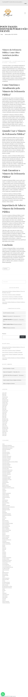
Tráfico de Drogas (5, 594)
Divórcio (4, 532)
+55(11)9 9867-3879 (14, 648)
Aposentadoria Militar (6, 478)
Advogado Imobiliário (6, 464)
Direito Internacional (6, 526)
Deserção (4, 511)
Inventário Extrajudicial (6, 557)
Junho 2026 (4, 392)
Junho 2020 (4, 433)
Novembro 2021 (5, 428)
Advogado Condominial (6, 456)
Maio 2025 (4, 394)
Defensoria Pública (12, 62)
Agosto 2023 (4, 412)
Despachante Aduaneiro (6, 513)
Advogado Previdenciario (7, 471)
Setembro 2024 (5, 403)
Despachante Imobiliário (6, 515)
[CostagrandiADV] (8, 13)
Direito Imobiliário (5, 524)
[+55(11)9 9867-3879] (14, 646)
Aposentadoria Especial (6, 476)
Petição (3, 580)
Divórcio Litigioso (5, 537)
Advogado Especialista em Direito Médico (10, 461)
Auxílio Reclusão (5, 482)
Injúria (3, 550)
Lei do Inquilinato (5, 564)
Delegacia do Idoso (5, 508)
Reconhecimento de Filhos (7, 586)
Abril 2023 (4, 417)
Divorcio (4, 534)
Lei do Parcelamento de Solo (7, 567)
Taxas (3, 591)
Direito (3, 519)
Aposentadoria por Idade (6, 479)
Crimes (3, 498)
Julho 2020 (4, 432)
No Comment (4, 62)
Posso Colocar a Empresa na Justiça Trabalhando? (11, 294)
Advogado (4, 450)
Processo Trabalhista (6, 583)
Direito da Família (5, 521)
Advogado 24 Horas (6, 452)
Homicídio (4, 547)
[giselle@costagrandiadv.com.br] (14, 653)
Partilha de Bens (5, 575)
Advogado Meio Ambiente (7, 467)
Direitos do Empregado (6, 530)
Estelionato (4, 541)
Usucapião (4, 598)
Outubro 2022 (4, 421)
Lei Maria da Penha (6, 568)
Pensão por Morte (5, 579)
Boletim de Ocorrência (6, 486)
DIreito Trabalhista (5, 528)
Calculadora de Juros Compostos (8, 487)
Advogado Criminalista (6, 457)
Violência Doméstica (6, 602)
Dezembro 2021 (5, 427)
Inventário (4, 553)
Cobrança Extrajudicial (6, 493)
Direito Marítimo (5, 527)
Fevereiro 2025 (5, 397)
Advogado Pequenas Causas (7, 469)
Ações (3, 443)
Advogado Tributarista (6, 474)
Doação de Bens (5, 538)
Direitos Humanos (5, 531)
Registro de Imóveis (18, 324)
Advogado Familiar (5, 463)
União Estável (4, 595)
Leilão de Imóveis (5, 569)
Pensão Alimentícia (5, 578)
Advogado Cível (5, 454)
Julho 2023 (4, 413)
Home (2, 34)
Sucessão (4, 590)
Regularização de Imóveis (7, 587)
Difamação (4, 517)
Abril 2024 (4, 409)
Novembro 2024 (5, 401)
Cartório (3, 489)
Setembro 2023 (5, 410)
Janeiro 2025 (4, 398)
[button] (3, 694)
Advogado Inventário (6, 465)
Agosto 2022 (4, 423)
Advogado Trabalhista (6, 472)
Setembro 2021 (5, 431)
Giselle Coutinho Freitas (18, 61)
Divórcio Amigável (5, 535)
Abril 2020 (4, 435)
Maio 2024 (4, 407)
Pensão (3, 576)
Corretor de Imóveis (6, 497)
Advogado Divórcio (6, 460)
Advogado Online (5, 468)
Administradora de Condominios (8, 446)
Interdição (4, 552)
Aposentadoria (5, 475)
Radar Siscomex (5, 584)
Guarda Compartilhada (6, 543)
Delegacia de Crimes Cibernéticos (8, 506)
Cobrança (4, 491)
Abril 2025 (4, 395)
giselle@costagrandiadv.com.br (14, 655)
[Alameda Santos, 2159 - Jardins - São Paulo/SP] (14, 638)
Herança (3, 545)
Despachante (4, 512)
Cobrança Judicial (5, 494)
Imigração (4, 549)
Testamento (4, 593)
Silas (4, 312)
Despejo (3, 516)
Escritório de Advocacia (6, 539)
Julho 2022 (4, 424)
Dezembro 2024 (5, 399)
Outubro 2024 (4, 402)
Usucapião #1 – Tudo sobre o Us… (14, 316)
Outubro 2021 (4, 429)
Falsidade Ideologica (6, 542)
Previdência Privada (6, 582)
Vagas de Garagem (5, 601)
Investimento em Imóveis (7, 560)
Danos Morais (4, 501)
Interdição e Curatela (10, 312)
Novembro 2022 (5, 420)
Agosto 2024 (4, 405)
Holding (3, 546)
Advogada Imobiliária (6, 449)
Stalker (3, 589)
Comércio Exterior (5, 495)
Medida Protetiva (5, 572)
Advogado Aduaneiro (6, 453)
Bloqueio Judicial (5, 485)
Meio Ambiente (5, 573)
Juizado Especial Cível (6, 561)
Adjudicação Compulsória (7, 445)
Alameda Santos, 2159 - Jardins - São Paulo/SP (14, 641)
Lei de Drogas (4, 563)
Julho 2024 (4, 406)
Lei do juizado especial (6, 565)
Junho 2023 (4, 414)
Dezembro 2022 (5, 418)
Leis (3, 571)
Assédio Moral (5, 480)
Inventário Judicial (5, 558)
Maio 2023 (4, 416)
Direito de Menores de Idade (7, 523)
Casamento (4, 490)
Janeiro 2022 (4, 425)
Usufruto (4, 599)
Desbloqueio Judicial (6, 509)
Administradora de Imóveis (7, 448)
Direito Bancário (5, 520)
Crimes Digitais (5, 500)
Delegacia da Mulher (6, 505)
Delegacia (4, 504)
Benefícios (4, 483)
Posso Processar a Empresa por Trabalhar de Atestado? (12, 296)
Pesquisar (4, 333)
